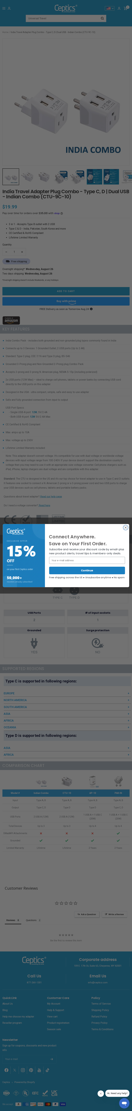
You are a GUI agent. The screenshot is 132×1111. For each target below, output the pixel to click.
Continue (87, 570)
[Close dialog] (125, 527)
